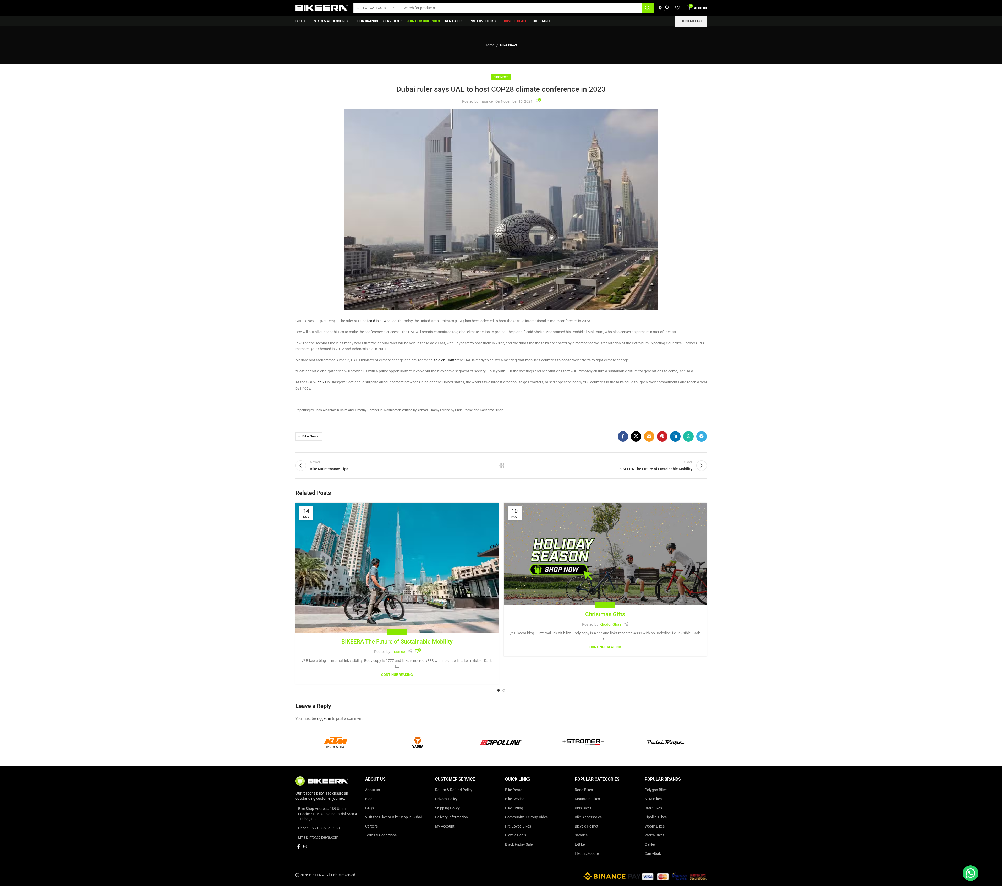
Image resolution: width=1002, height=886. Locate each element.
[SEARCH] (648, 8)
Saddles (581, 835)
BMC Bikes (653, 808)
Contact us (691, 21)
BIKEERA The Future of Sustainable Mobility (397, 641)
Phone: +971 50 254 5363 (319, 828)
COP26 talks (316, 382)
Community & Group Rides (526, 817)
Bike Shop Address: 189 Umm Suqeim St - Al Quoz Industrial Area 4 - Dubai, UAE (327, 814)
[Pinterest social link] (662, 436)
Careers (371, 826)
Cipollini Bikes (656, 817)
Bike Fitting (514, 808)
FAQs (369, 808)
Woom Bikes (655, 826)
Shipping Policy (447, 808)
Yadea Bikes (654, 835)
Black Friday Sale (519, 844)
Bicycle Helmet (586, 826)
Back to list (501, 465)
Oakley (650, 844)
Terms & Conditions (381, 835)
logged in (323, 718)
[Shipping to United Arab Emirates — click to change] (660, 8)
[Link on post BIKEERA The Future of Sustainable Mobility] (397, 568)
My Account (445, 826)
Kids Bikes (583, 808)
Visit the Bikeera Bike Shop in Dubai (393, 817)
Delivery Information (451, 817)
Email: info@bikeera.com (318, 837)
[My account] (667, 8)
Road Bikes (584, 790)
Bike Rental (514, 790)
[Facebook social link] (623, 436)
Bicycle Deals (515, 835)
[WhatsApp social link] (688, 436)
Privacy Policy (446, 799)
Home (489, 45)
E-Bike (580, 844)
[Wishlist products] (677, 8)
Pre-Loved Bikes (518, 826)
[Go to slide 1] (498, 690)
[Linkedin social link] (675, 436)
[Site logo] (321, 8)
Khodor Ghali (610, 624)
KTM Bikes (653, 799)
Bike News (508, 45)
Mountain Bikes (587, 799)
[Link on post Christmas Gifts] (605, 554)
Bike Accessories (588, 817)
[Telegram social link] (701, 436)
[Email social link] (649, 436)
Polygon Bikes (656, 790)
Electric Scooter (587, 853)
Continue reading (397, 675)
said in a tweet (380, 321)
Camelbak (653, 853)
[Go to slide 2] (503, 690)
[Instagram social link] (305, 846)
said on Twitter (446, 360)
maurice (486, 101)
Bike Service (514, 799)
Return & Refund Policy (453, 790)
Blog (369, 799)
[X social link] (636, 436)
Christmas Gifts (605, 614)
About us (372, 790)
